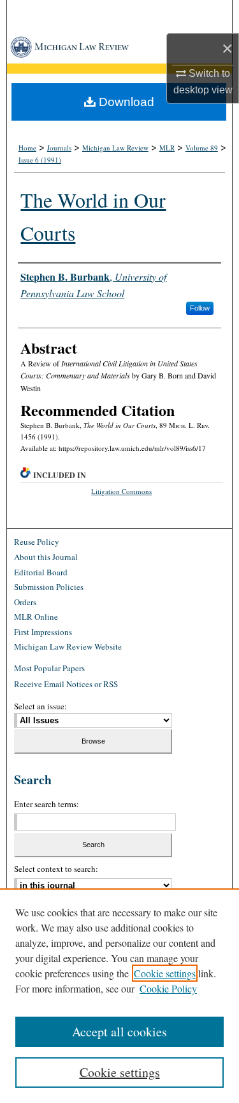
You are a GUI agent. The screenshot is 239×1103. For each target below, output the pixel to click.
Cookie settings (165, 973)
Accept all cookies (119, 1031)
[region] (119, 995)
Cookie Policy (168, 988)
